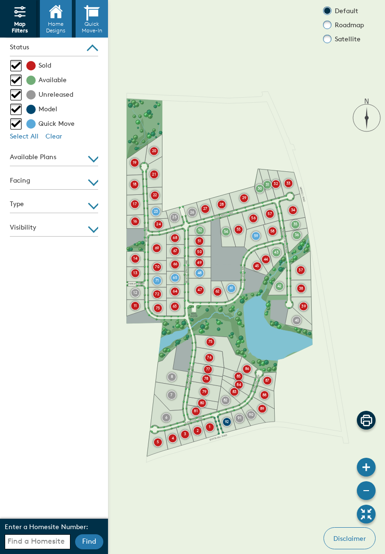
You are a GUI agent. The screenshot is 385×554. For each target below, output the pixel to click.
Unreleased (55, 95)
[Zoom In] (366, 467)
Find (89, 542)
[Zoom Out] (366, 490)
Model (47, 109)
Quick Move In (56, 125)
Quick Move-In (92, 28)
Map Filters (20, 28)
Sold (44, 65)
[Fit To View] (366, 514)
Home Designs (55, 28)
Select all (24, 136)
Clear (54, 136)
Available (52, 80)
